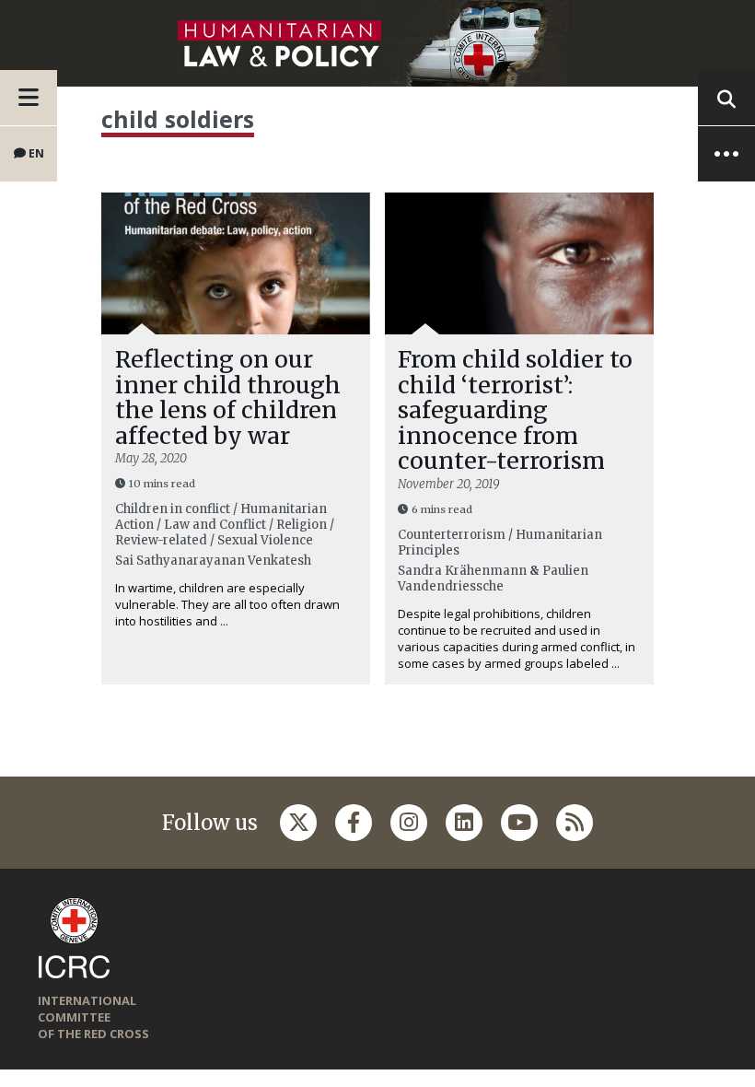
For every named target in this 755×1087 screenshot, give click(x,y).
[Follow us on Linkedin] (464, 822)
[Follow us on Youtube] (519, 822)
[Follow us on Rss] (574, 822)
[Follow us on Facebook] (353, 822)
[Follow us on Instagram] (408, 822)
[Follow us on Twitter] (298, 822)
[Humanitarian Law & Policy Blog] (377, 43)
